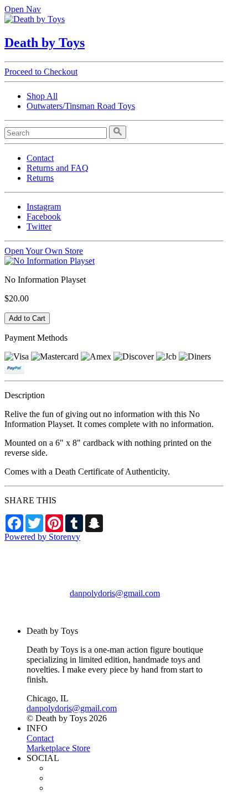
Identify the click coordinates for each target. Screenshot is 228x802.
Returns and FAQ (58, 168)
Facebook (44, 216)
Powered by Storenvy (42, 536)
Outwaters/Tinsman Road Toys (81, 106)
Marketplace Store (58, 748)
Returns (40, 178)
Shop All (42, 96)
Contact (40, 158)
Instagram (44, 206)
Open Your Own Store (43, 251)
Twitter (39, 226)
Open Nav (22, 9)
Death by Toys (44, 42)
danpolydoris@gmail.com (115, 593)
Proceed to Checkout (40, 71)
